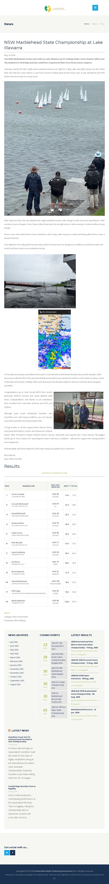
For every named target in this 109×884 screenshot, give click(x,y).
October (16, 676)
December (17, 669)
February (16, 661)
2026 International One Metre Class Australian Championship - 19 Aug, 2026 (84, 644)
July (14, 642)
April (14, 653)
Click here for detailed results (54, 473)
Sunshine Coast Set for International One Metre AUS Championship (20, 739)
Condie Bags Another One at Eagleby (22, 787)
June (14, 646)
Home (86, 24)
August (15, 684)
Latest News (20, 730)
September (17, 680)
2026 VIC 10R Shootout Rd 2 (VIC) (58, 646)
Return (7, 613)
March (15, 657)
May (14, 649)
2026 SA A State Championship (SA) (58, 685)
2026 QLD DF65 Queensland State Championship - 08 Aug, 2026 (83, 694)
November (17, 673)
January (15, 665)
